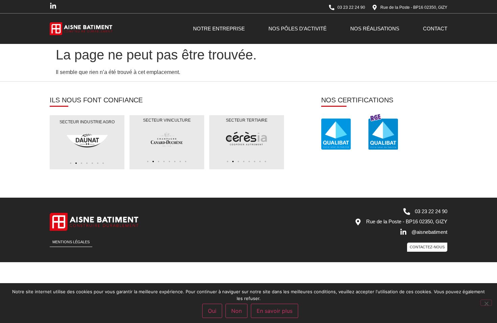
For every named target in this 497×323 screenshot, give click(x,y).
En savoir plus (274, 310)
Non (236, 310)
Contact (435, 28)
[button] (70, 163)
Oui (212, 310)
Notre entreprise (219, 28)
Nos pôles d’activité (297, 28)
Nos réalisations (374, 28)
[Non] (486, 303)
